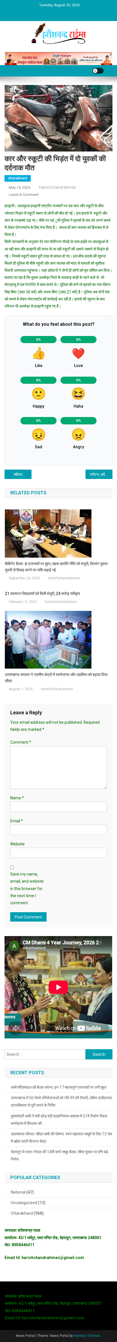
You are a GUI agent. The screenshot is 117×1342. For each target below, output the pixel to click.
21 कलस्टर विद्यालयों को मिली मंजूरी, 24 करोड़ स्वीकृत (42, 593)
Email (16, 821)
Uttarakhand (17, 178)
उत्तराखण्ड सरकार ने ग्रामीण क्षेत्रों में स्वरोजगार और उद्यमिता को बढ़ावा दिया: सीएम (56, 677)
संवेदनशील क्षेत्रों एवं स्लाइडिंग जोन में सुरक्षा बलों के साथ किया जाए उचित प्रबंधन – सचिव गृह (23, 474)
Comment (20, 742)
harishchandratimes (57, 187)
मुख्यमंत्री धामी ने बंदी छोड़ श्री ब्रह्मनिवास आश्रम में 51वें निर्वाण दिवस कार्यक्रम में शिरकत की (59, 1120)
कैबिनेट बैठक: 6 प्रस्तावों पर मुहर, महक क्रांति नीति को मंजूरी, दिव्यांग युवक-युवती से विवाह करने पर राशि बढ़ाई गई (57, 566)
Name (17, 798)
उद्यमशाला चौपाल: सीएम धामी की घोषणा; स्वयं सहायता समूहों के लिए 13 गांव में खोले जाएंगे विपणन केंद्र (61, 1138)
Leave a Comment (24, 194)
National (18, 1192)
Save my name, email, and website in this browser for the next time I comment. (27, 888)
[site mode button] (98, 71)
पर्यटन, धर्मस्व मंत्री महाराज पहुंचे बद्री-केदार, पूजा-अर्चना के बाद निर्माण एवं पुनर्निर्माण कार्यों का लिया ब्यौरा (101, 474)
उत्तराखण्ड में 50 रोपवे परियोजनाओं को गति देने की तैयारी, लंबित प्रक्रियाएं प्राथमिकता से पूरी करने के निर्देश (61, 1101)
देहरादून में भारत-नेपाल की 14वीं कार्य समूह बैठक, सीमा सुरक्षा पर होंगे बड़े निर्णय (59, 1155)
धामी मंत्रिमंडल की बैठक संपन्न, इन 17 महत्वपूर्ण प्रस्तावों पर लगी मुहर (58, 1087)
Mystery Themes (87, 1336)
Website (17, 844)
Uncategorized (24, 1202)
